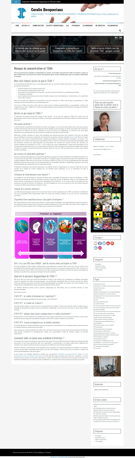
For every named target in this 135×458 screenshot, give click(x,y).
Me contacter (100, 25)
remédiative (61, 354)
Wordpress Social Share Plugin (59, 457)
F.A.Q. (67, 25)
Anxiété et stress (100, 284)
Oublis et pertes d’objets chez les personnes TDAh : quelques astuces (42, 2)
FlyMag (40, 452)
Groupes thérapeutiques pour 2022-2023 (100, 198)
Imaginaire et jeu (100, 266)
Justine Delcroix (99, 303)
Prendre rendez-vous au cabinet (104, 325)
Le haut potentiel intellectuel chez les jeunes (108, 305)
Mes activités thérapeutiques (103, 317)
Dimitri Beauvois (100, 298)
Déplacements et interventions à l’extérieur (107, 296)
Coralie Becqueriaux (47, 9)
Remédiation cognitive (101, 337)
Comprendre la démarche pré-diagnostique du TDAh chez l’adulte (67, 49)
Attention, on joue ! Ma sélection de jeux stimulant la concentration (109, 230)
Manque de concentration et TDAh (105, 315)
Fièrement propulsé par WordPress (23, 452)
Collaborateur (113, 25)
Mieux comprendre (100, 268)
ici (72, 84)
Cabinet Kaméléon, (100, 83)
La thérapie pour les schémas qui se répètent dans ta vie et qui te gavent (30, 49)
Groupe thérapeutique (101, 302)
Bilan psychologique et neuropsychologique (107, 292)
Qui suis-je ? (26, 25)
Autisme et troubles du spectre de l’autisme (107, 286)
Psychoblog (76, 25)
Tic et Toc (98, 348)
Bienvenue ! (98, 290)
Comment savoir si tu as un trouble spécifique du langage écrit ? (99, 232)
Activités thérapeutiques (54, 25)
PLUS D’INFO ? (97, 155)
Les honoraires (88, 25)
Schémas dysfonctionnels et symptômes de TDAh (100, 174)
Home (17, 25)
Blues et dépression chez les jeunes (105, 294)
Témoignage (99, 269)
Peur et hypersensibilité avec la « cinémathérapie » (120, 228)
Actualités (98, 264)
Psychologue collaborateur (103, 331)
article (73, 137)
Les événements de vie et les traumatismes (107, 311)
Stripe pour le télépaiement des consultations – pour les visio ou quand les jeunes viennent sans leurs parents (105, 342)
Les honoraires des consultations (104, 313)
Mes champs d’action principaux (104, 319)
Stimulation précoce (101, 339)
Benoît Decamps (100, 288)
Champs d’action (38, 25)
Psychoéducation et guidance (103, 329)
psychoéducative (72, 354)
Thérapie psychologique (102, 346)
